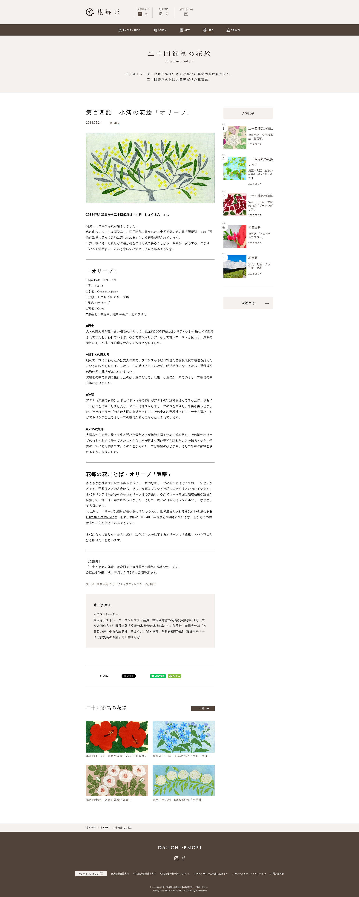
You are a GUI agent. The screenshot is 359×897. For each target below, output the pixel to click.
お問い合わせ (277, 873)
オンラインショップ (89, 873)
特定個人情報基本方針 (145, 873)
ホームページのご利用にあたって (211, 873)
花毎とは (248, 303)
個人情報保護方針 (120, 873)
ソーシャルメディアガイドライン (249, 873)
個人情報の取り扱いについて (175, 873)
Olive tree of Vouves (100, 517)
